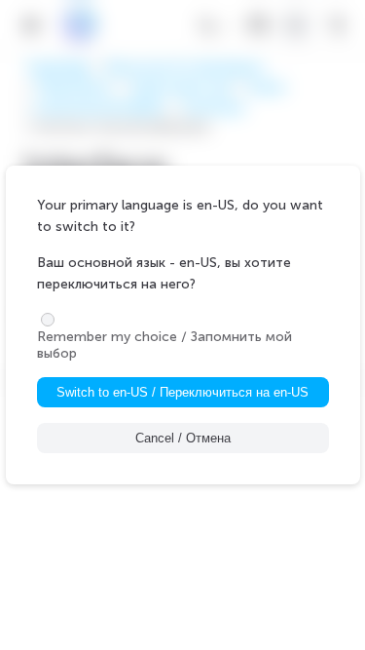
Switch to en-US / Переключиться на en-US (182, 392)
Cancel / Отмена (183, 438)
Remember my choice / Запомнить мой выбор (164, 345)
